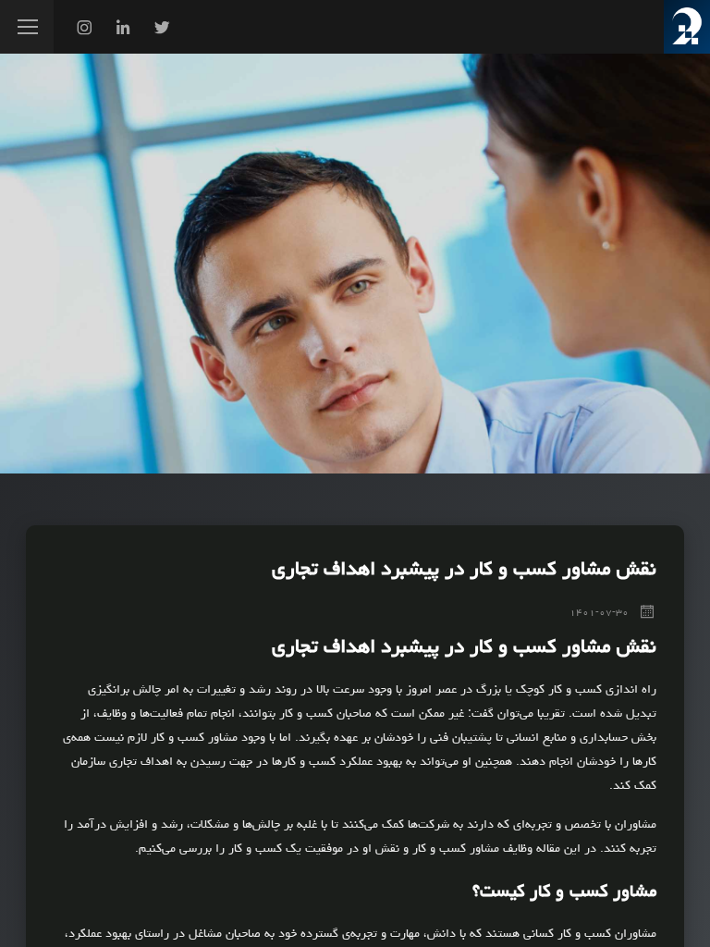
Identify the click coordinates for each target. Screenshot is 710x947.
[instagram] (84, 30)
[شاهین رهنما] (687, 27)
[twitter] (162, 30)
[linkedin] (123, 30)
